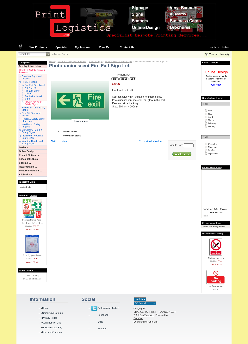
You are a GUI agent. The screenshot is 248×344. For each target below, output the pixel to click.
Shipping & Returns (52, 313)
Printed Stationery (29, 155)
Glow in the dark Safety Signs (32, 103)
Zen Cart (138, 318)
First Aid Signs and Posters (31, 114)
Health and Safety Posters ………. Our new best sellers (215, 211)
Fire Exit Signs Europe (32, 92)
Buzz (100, 322)
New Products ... (28, 167)
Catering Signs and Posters (32, 77)
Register (225, 47)
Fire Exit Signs (29, 82)
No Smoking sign (216, 258)
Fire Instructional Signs (33, 97)
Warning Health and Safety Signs (32, 142)
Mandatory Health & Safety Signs (32, 131)
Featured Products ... (30, 170)
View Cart (105, 47)
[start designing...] (216, 87)
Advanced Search (60, 54)
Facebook (103, 315)
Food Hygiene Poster (32, 255)
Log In (213, 47)
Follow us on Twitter (108, 308)
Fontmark (152, 322)
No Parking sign (216, 286)
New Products (38, 47)
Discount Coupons (52, 332)
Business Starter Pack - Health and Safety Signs (32, 221)
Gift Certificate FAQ (52, 327)
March (211, 120)
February (212, 123)
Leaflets (23, 147)
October (211, 150)
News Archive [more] (212, 98)
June (210, 110)
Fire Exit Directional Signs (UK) (34, 86)
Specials (61, 47)
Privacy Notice (49, 318)
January (211, 126)
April (210, 117)
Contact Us (127, 47)
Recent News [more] (212, 167)
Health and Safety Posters (31, 125)
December (212, 144)
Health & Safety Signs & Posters (32, 71)
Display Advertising (30, 66)
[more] (33, 195)
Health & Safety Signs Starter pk (33, 120)
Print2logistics (147, 315)
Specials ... (25, 163)
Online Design (26, 151)
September (213, 153)
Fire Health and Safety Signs (33, 108)
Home (52, 61)
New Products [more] (212, 233)
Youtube (102, 328)
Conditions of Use (51, 323)
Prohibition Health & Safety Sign (32, 137)
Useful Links (25, 187)
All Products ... (27, 174)
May (210, 114)
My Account (83, 47)
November (213, 147)
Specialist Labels (28, 159)
